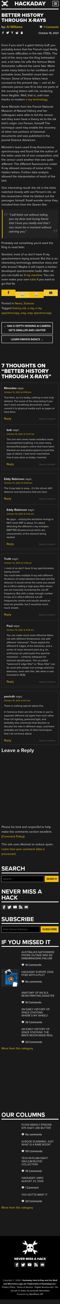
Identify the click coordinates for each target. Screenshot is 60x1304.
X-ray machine (33, 275)
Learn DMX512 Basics (27, 339)
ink (24, 308)
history (16, 308)
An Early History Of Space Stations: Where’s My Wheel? (35, 1012)
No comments (33, 981)
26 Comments (33, 1022)
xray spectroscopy (39, 313)
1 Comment (32, 1187)
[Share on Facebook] (3, 32)
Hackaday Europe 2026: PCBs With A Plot (37, 973)
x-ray (31, 308)
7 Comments (51, 27)
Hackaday (30, 3)
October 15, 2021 (49, 33)
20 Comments (33, 1042)
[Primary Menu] (55, 3)
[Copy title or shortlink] (21, 32)
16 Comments (33, 965)
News (18, 303)
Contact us (26, 907)
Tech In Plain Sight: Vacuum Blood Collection (34, 1161)
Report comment (47, 419)
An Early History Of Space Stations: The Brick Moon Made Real (37, 1032)
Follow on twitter (9, 907)
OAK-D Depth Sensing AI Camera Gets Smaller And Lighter (27, 328)
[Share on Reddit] (17, 32)
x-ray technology (36, 99)
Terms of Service (25, 1287)
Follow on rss (20, 907)
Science (29, 303)
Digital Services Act (44, 1287)
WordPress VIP (36, 1294)
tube (33, 279)
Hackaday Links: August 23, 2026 (32, 1179)
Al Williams (15, 27)
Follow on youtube (15, 907)
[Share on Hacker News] (12, 32)
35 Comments (33, 1171)
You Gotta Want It (34, 1194)
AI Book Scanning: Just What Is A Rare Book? (37, 1143)
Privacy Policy (8, 1287)
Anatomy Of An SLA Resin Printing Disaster (37, 994)
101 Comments (33, 1151)
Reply (7, 418)
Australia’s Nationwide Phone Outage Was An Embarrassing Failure (37, 955)
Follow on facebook (3, 907)
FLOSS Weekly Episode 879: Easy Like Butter (36, 1126)
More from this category (17, 1048)
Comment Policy (13, 836)
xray (23, 313)
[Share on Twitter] (7, 32)
